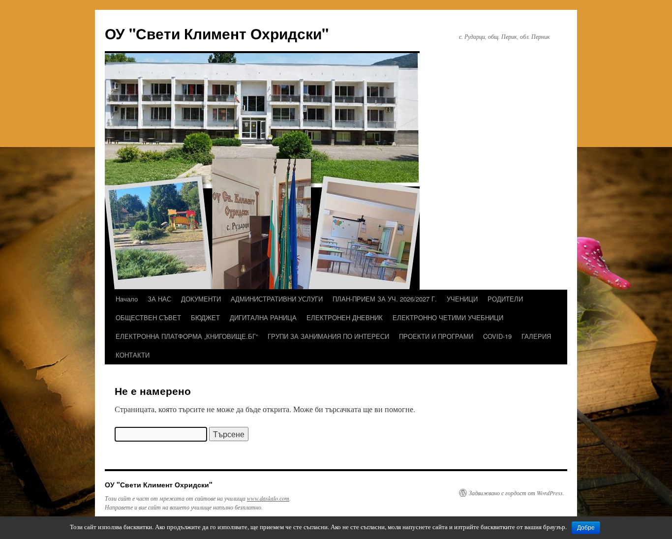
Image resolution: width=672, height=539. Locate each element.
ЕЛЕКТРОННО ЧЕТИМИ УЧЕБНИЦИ (448, 317)
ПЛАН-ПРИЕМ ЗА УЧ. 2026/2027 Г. (385, 298)
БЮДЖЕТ (205, 317)
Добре (586, 527)
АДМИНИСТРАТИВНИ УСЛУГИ (277, 298)
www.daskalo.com (268, 498)
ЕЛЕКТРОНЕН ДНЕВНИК (344, 317)
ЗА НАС (159, 298)
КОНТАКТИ (133, 354)
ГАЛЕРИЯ (536, 336)
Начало (127, 298)
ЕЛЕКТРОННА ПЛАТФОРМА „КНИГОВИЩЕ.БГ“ (187, 336)
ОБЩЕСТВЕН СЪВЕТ (148, 317)
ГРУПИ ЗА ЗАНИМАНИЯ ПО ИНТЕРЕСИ (328, 336)
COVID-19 (497, 336)
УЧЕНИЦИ (462, 298)
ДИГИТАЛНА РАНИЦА (263, 317)
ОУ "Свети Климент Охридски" (217, 33)
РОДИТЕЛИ (505, 298)
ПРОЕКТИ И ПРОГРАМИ (436, 336)
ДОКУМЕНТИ (201, 298)
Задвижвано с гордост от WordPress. (516, 493)
